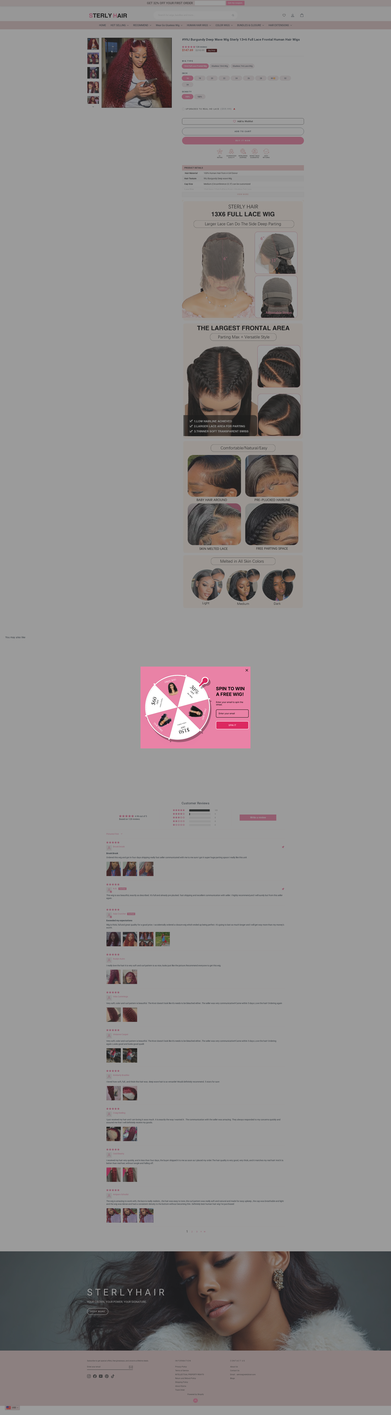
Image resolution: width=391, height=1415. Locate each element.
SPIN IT (232, 725)
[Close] (246, 670)
